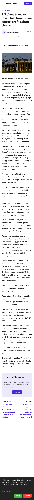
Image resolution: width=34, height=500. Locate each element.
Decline (27, 496)
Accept (18, 496)
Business (28, 3)
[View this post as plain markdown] (28, 32)
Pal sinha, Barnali (13, 32)
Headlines (6, 10)
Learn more (6, 491)
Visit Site (17, 392)
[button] (3, 3)
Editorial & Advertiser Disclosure (17, 45)
